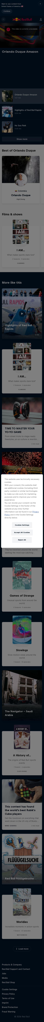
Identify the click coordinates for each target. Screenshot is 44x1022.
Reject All (22, 540)
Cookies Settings (22, 525)
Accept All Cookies (22, 532)
